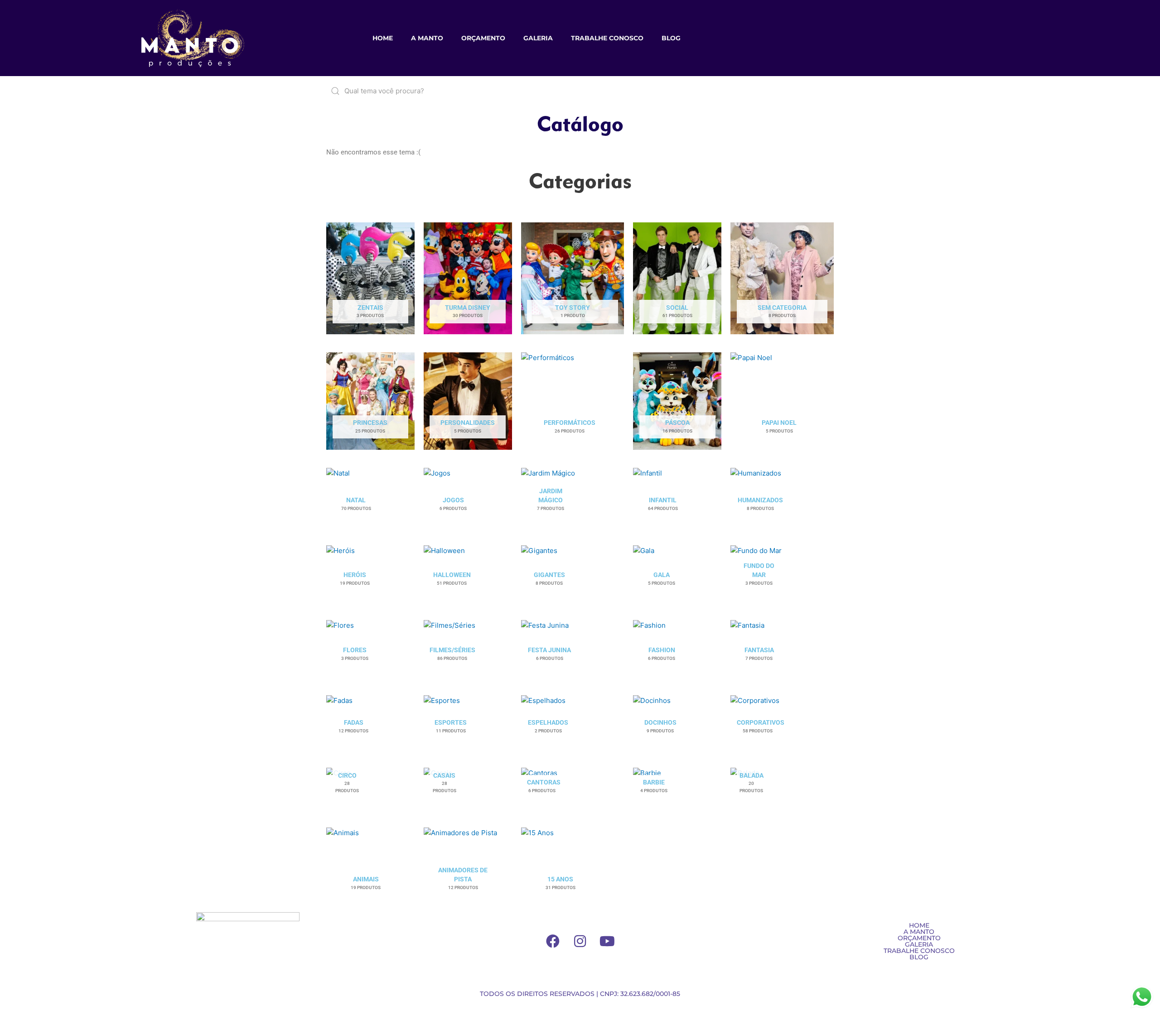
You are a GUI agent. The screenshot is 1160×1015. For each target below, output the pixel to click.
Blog (671, 38)
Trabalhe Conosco (607, 38)
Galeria (538, 38)
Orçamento (483, 38)
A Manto (427, 38)
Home (382, 38)
